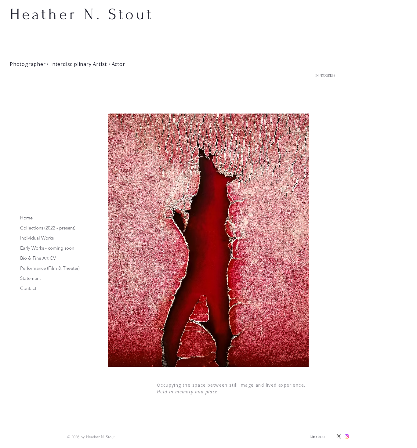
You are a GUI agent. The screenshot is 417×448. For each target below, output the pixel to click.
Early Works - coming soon (47, 248)
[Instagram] (347, 436)
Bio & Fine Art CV (38, 258)
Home (26, 218)
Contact (28, 288)
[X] (339, 436)
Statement (30, 278)
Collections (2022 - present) (47, 228)
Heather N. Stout (82, 14)
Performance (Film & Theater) (48, 268)
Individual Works (37, 238)
